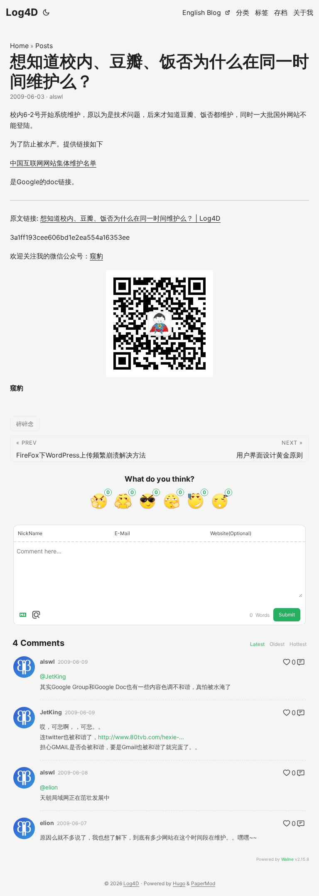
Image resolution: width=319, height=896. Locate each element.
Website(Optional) (230, 533)
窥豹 (96, 256)
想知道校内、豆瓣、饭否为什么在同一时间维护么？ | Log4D (130, 218)
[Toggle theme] (46, 12)
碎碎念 (25, 423)
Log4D (22, 12)
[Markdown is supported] (24, 615)
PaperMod (203, 883)
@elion (49, 787)
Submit (287, 614)
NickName (30, 533)
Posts (44, 45)
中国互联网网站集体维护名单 (53, 163)
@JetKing (53, 676)
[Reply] (301, 662)
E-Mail (122, 533)
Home (19, 45)
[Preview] (36, 615)
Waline (287, 859)
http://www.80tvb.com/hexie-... (141, 736)
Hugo (179, 883)
